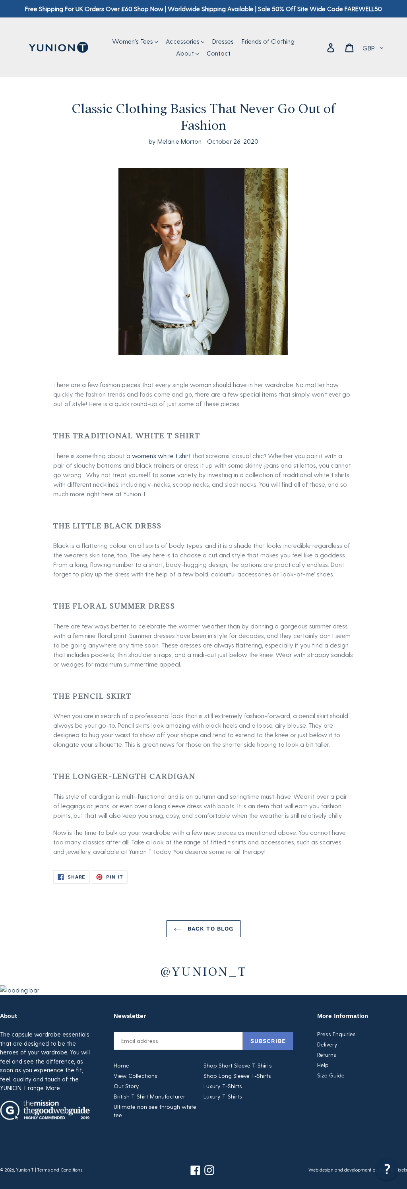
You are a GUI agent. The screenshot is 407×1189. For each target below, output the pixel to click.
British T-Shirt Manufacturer (149, 1096)
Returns (326, 1054)
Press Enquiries (336, 1034)
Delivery (327, 1044)
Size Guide (331, 1075)
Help (323, 1065)
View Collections (135, 1075)
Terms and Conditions (59, 1169)
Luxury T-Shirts (223, 1086)
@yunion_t (203, 970)
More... (54, 1087)
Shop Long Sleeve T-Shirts (237, 1075)
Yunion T (25, 1169)
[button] (386, 1168)
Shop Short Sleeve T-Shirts (238, 1065)
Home (121, 1065)
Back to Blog (210, 928)
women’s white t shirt (161, 455)
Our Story (126, 1086)
